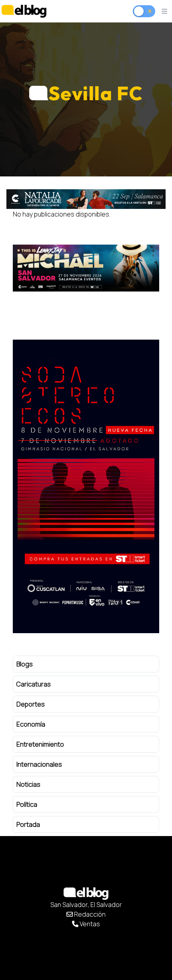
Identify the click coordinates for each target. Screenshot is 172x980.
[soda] (86, 486)
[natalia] (86, 199)
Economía (30, 724)
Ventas (89, 923)
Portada (28, 824)
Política (26, 804)
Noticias (28, 784)
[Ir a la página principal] (24, 11)
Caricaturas (33, 684)
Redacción (89, 914)
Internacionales (39, 764)
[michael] (86, 268)
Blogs (24, 664)
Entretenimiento (40, 744)
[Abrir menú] (164, 11)
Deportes (30, 704)
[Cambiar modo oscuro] (144, 11)
